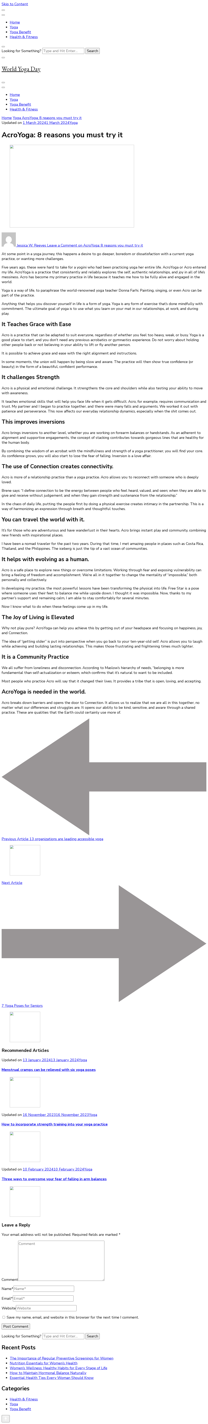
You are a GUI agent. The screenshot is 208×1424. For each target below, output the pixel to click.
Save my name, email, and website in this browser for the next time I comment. (73, 1317)
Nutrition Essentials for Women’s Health (43, 1363)
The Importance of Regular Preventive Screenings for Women (61, 1358)
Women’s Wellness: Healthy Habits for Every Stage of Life (58, 1368)
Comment (10, 1279)
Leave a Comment (95, 245)
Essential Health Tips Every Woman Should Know (52, 1377)
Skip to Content (15, 4)
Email (7, 1298)
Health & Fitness (24, 36)
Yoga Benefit (20, 32)
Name (7, 1288)
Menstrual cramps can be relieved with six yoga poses (49, 1069)
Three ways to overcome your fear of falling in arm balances (54, 1179)
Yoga (14, 27)
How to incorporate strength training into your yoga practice (55, 1124)
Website (9, 1308)
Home (15, 22)
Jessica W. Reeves (31, 245)
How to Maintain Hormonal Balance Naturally (48, 1372)
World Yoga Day (21, 69)
